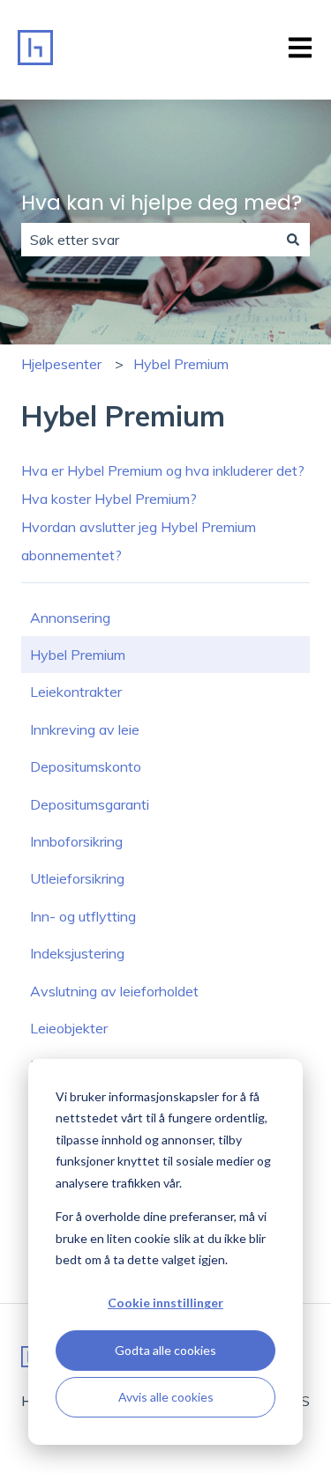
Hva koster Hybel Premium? (109, 498)
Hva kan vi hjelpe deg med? (161, 203)
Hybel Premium (181, 364)
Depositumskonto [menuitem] (85, 766)
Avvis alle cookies (166, 1396)
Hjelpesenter (61, 364)
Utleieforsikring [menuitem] (77, 878)
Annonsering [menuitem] (70, 617)
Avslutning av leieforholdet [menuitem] (114, 991)
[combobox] (148, 239)
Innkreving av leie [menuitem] (84, 729)
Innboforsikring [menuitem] (76, 841)
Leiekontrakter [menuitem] (76, 691)
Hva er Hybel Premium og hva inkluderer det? (163, 470)
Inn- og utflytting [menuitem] (83, 916)
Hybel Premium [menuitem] (77, 654)
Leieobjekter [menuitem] (69, 1028)
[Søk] (293, 239)
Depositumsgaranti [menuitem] (89, 804)
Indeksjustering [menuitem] (77, 953)
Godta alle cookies (165, 1350)
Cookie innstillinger (165, 1302)
